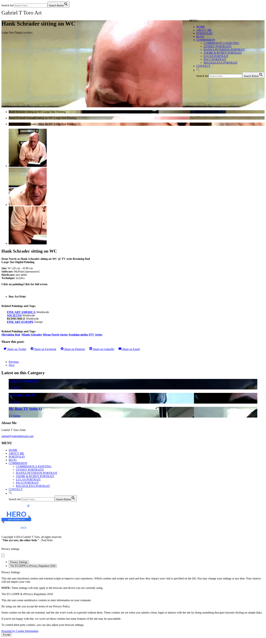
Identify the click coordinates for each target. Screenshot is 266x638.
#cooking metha (78, 334)
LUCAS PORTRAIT (216, 56)
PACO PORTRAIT (215, 59)
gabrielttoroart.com (16, 519)
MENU (193, 20)
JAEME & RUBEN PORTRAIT (223, 52)
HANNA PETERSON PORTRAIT (224, 49)
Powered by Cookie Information (19, 631)
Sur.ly (23, 527)
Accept (6, 634)
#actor (64, 334)
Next (11, 365)
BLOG (200, 36)
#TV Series (95, 334)
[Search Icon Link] (198, 70)
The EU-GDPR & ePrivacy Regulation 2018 (32, 566)
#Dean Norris (51, 334)
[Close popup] (2, 555)
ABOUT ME (204, 30)
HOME (200, 26)
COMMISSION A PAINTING (221, 43)
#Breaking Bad (10, 334)
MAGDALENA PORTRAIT (221, 62)
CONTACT (203, 65)
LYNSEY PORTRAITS (217, 46)
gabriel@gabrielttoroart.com (17, 436)
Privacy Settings (19, 562)
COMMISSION (205, 39)
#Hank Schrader (32, 334)
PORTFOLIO (204, 33)
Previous (14, 361)
